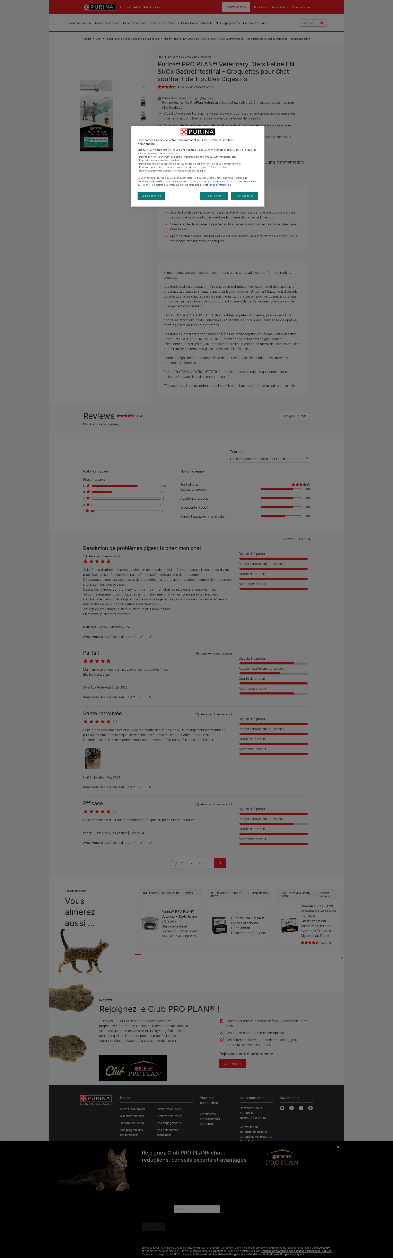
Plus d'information (220, 184)
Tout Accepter (244, 195)
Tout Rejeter (214, 195)
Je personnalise (151, 195)
